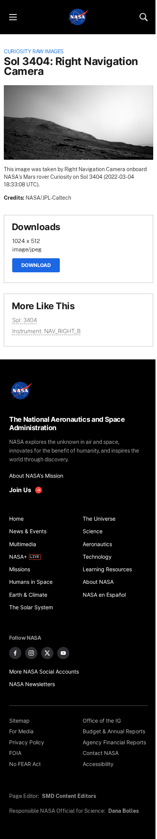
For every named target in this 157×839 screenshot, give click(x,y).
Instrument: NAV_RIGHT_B (46, 331)
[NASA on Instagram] (31, 653)
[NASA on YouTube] (63, 653)
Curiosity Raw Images (34, 51)
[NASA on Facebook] (15, 653)
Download (36, 265)
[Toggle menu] (12, 17)
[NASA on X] (47, 653)
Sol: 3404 (24, 320)
